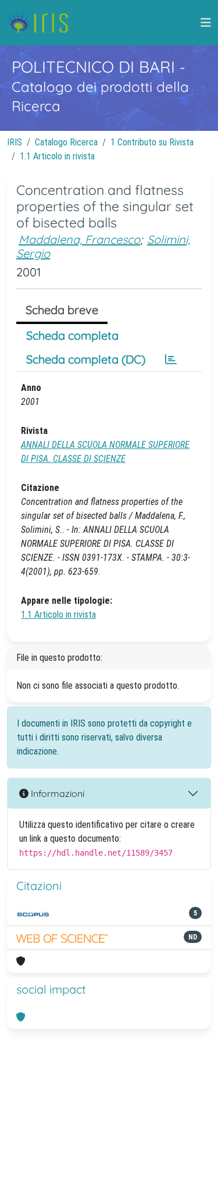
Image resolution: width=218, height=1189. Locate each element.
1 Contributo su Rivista (152, 142)
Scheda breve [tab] (62, 309)
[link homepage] (42, 22)
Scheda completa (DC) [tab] (85, 359)
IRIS (14, 142)
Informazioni (56, 793)
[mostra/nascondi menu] (206, 23)
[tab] (171, 359)
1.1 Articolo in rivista (57, 156)
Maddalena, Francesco (79, 239)
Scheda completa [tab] (72, 335)
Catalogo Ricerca (66, 142)
